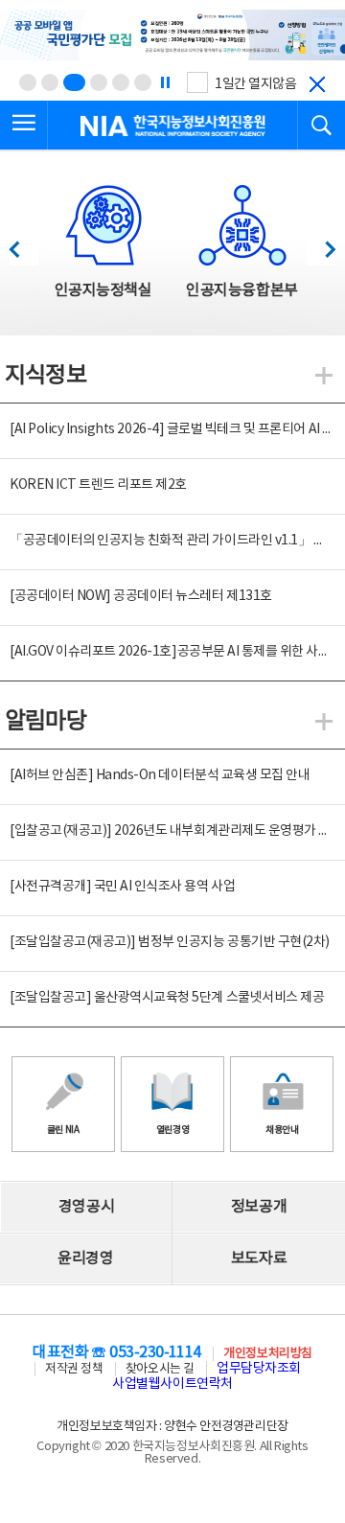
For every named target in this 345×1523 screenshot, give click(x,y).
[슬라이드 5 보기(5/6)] (120, 82)
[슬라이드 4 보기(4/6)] (98, 82)
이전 (23, 244)
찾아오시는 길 (160, 1369)
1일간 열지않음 (255, 84)
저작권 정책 (74, 1369)
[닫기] (317, 84)
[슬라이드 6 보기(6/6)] (142, 82)
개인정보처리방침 (267, 1354)
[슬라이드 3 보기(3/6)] (74, 82)
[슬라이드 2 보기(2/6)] (49, 82)
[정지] (164, 82)
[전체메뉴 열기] (24, 126)
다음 (321, 244)
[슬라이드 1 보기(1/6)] (27, 82)
